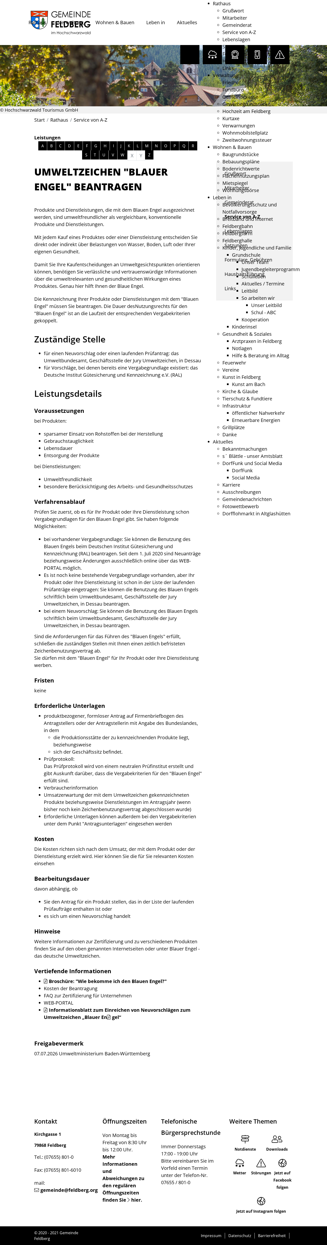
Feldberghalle (237, 240)
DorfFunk (242, 470)
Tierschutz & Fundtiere (247, 398)
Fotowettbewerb (240, 506)
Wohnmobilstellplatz (245, 133)
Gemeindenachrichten (247, 499)
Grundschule (246, 255)
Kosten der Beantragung (70, 988)
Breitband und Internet (247, 219)
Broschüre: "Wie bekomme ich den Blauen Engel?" (108, 981)
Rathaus (37, 22)
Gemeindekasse (240, 97)
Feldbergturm (237, 233)
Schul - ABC (263, 312)
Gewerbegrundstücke (246, 104)
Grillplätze (233, 427)
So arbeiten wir (258, 298)
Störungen (261, 1173)
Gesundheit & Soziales (247, 334)
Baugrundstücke (240, 154)
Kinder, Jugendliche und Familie (256, 247)
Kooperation (255, 319)
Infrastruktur (236, 406)
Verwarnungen (238, 125)
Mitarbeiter (234, 18)
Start (39, 120)
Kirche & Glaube (240, 391)
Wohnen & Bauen (115, 22)
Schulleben (254, 276)
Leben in (155, 22)
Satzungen (233, 46)
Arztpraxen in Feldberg (257, 341)
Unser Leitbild (266, 305)
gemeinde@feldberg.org (69, 1190)
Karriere (231, 485)
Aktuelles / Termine (263, 283)
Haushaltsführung (242, 61)
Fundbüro (233, 89)
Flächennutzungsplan (245, 176)
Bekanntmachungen (244, 449)
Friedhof (231, 82)
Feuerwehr (234, 362)
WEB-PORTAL (58, 1003)
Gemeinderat (237, 25)
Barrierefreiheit (272, 1235)
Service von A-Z (239, 32)
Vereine (230, 370)
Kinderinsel (244, 327)
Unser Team (255, 262)
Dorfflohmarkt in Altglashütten (256, 513)
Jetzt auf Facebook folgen (282, 1180)
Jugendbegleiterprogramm (271, 269)
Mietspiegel (235, 183)
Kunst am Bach (248, 384)
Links (228, 68)
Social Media (246, 477)
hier (136, 1200)
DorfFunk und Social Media (252, 463)
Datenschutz (239, 1235)
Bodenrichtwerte (240, 168)
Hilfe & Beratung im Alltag (260, 355)
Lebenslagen (236, 39)
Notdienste (245, 1149)
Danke (229, 434)
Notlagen (242, 348)
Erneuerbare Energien (256, 420)
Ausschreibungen (241, 492)
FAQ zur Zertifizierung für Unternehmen (88, 995)
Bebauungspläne (240, 161)
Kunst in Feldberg (241, 377)
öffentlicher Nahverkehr (258, 413)
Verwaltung (71, 22)
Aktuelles (187, 22)
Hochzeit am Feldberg (246, 111)
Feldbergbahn (237, 226)
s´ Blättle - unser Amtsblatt (252, 456)
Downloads (277, 1149)
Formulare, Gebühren (246, 54)
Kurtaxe (230, 118)
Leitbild (250, 291)
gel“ (116, 1017)
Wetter (239, 1173)
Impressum (211, 1235)
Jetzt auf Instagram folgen (261, 1211)
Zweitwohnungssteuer (247, 140)
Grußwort (233, 10)
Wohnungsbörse (240, 190)
